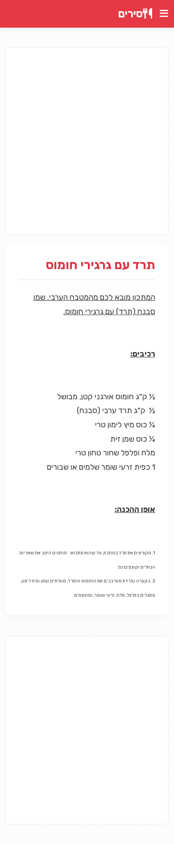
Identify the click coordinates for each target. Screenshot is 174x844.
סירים (130, 14)
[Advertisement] (87, 141)
